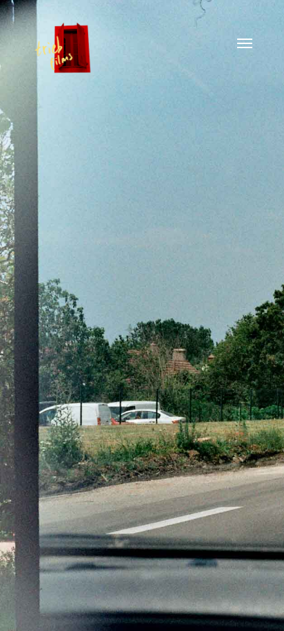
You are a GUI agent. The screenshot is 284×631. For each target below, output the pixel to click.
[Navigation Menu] (244, 43)
